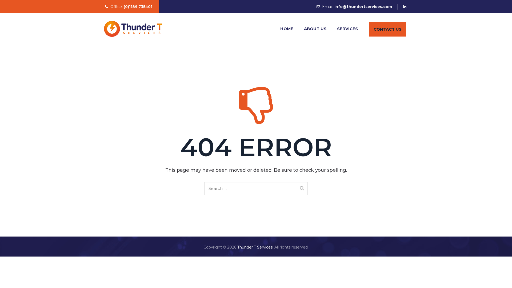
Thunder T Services (255, 247)
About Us (315, 28)
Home (286, 28)
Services (347, 28)
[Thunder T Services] (133, 28)
